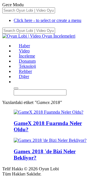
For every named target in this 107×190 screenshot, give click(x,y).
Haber (24, 45)
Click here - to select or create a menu (47, 20)
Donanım (27, 61)
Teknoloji (27, 66)
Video (24, 50)
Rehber (25, 71)
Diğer (24, 76)
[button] (16, 81)
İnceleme (27, 56)
